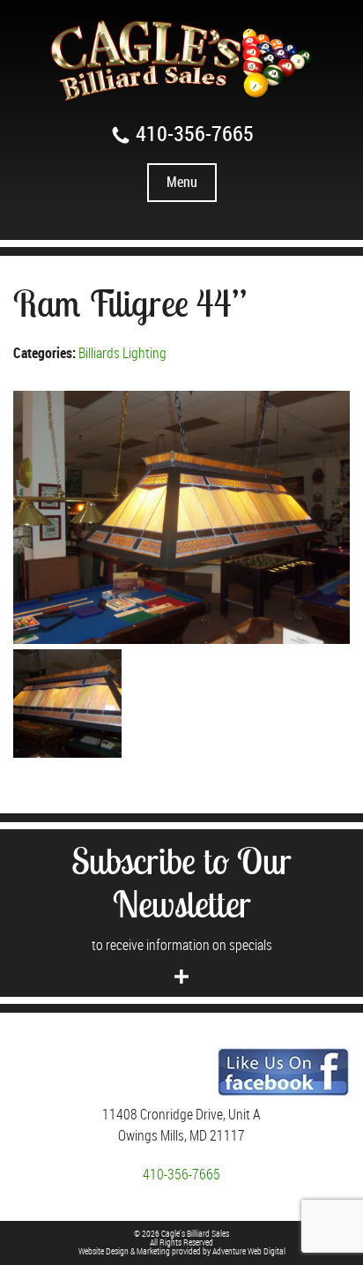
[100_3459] (67, 703)
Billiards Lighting (122, 354)
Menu (182, 183)
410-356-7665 (192, 134)
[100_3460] (181, 517)
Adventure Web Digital (248, 1251)
